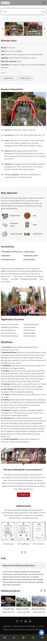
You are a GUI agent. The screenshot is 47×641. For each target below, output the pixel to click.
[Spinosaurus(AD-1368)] (23, 601)
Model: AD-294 (8, 612)
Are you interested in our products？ (23, 469)
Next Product (25, 78)
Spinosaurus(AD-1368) (24, 609)
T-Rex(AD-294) (8, 609)
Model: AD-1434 (39, 612)
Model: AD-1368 (23, 612)
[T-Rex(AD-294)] (8, 601)
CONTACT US (23, 495)
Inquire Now (8, 78)
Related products (10, 591)
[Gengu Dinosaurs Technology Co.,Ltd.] (5, 2)
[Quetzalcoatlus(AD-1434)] (39, 601)
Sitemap (20, 629)
